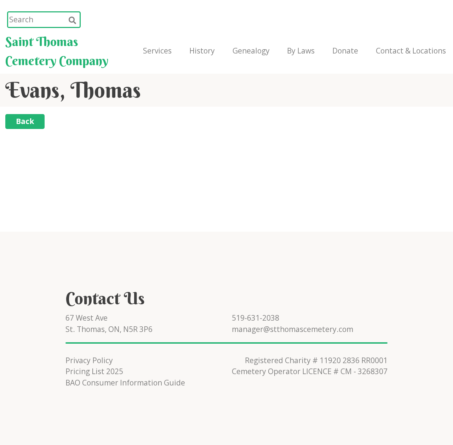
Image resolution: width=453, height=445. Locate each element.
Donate (345, 51)
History (202, 51)
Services (157, 51)
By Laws (301, 51)
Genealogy (251, 51)
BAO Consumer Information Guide (125, 383)
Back (25, 121)
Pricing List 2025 (94, 371)
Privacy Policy (89, 360)
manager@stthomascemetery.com (292, 329)
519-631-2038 (255, 318)
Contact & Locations (411, 51)
